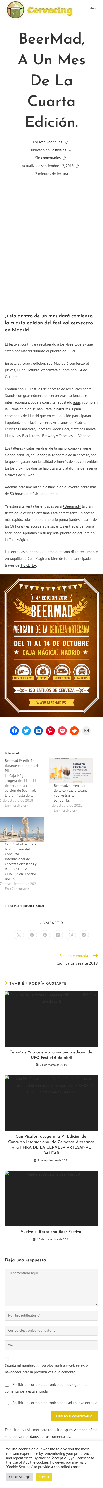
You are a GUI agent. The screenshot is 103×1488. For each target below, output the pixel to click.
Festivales (58, 150)
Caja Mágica (18, 539)
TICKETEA (28, 565)
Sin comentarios (48, 157)
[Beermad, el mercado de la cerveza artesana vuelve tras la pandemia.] (71, 770)
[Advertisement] (51, 235)
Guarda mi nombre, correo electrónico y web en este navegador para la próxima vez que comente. (46, 1368)
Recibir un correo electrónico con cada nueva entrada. (55, 1402)
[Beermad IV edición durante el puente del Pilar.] (24, 783)
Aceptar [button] (44, 1477)
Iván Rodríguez (50, 142)
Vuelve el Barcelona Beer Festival (51, 1232)
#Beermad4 (72, 506)
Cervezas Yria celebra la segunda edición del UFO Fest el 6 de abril (52, 1055)
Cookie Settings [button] (19, 1477)
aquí (76, 402)
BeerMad (26, 906)
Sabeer (41, 455)
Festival (39, 906)
